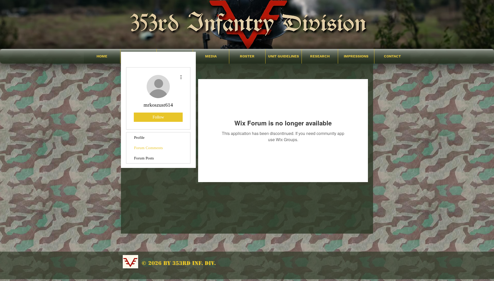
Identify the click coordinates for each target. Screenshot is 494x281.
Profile (139, 137)
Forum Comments (148, 148)
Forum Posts (144, 158)
